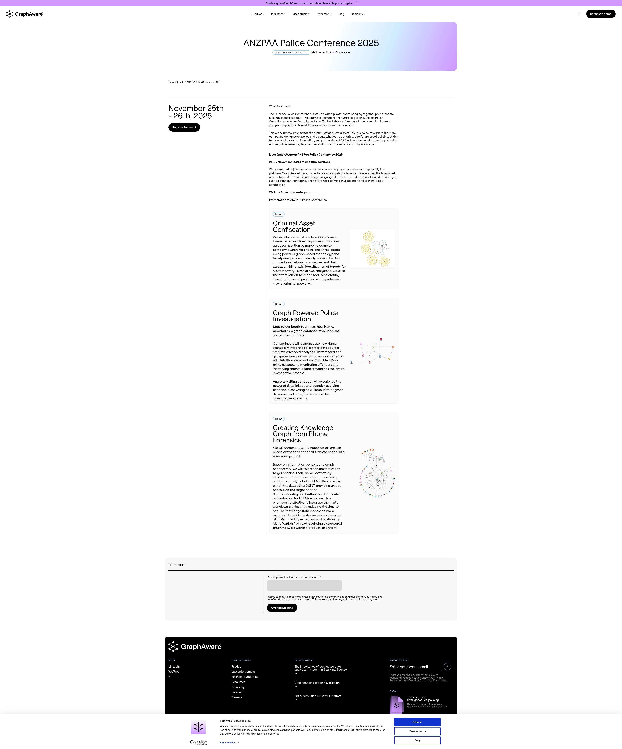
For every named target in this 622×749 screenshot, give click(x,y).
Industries (277, 14)
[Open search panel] (580, 14)
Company (357, 14)
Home (171, 82)
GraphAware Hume (294, 173)
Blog (341, 14)
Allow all (417, 722)
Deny (417, 740)
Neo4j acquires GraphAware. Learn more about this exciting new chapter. (309, 3)
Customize (415, 731)
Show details (227, 742)
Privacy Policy (368, 596)
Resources (322, 14)
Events (180, 82)
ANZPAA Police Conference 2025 (296, 114)
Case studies (301, 14)
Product (257, 14)
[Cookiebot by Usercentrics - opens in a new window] (198, 742)
